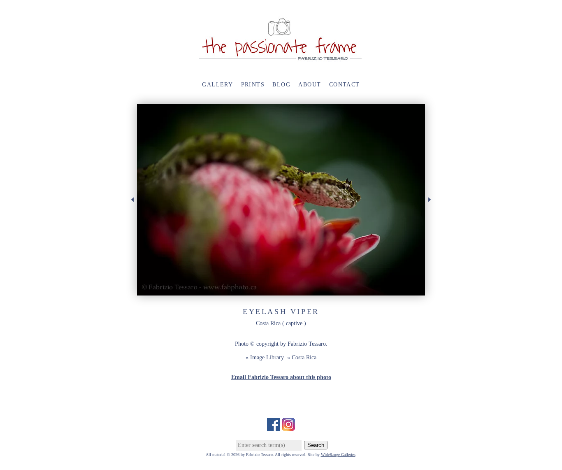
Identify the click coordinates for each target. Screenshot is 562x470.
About (309, 84)
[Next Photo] (431, 220)
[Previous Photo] (131, 220)
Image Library (267, 357)
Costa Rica (304, 357)
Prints (253, 84)
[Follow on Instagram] (288, 426)
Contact (344, 84)
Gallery (217, 84)
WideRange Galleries (338, 454)
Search (315, 445)
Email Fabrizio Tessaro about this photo (281, 377)
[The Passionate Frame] (281, 57)
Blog (281, 84)
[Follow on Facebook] (273, 426)
